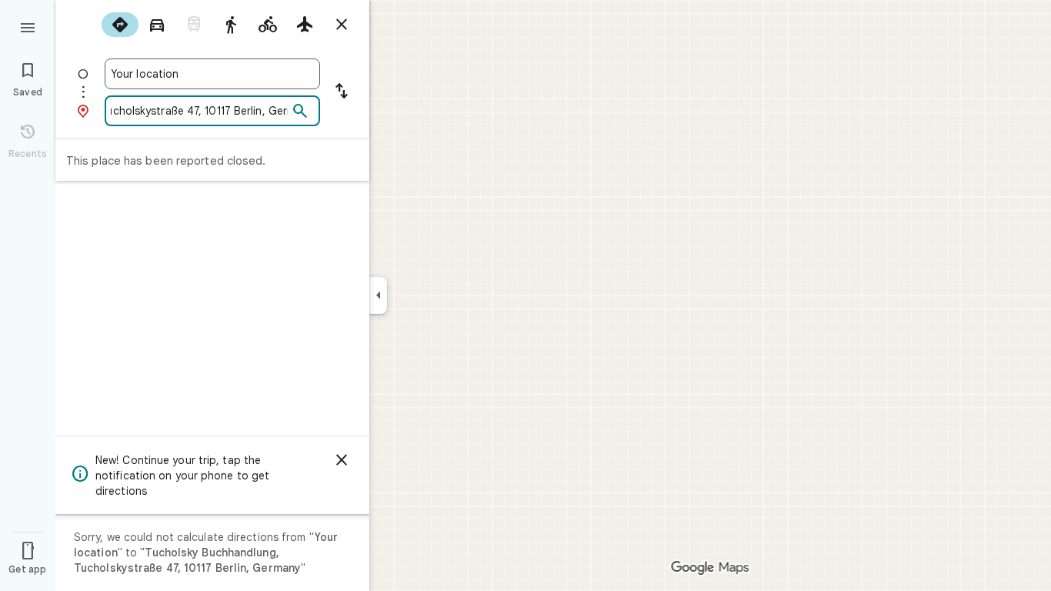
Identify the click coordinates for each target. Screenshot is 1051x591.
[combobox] (212, 73)
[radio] (120, 24)
